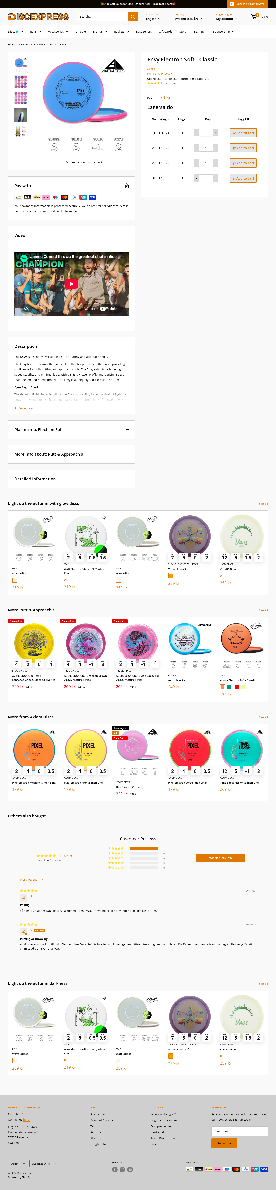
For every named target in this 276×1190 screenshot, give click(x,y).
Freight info (98, 1144)
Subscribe (224, 1143)
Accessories (56, 31)
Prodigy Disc (19, 670)
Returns (95, 1132)
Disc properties (161, 1126)
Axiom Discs (154, 69)
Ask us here (98, 1114)
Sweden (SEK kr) (41, 1163)
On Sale (80, 31)
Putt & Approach (160, 73)
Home (11, 44)
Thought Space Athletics (183, 564)
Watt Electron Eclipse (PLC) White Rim (84, 571)
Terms (94, 1126)
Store (182, 31)
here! (26, 1119)
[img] (28, 891)
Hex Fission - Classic (128, 787)
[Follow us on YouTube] (130, 1169)
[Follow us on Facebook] (115, 1169)
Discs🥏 (13, 31)
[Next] (268, 552)
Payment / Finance (102, 1120)
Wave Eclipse (20, 573)
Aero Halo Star (177, 680)
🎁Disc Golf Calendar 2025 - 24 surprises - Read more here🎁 (138, 4)
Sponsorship (221, 31)
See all (264, 504)
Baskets (119, 31)
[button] (116, 848)
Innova (172, 675)
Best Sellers (144, 31)
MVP (14, 568)
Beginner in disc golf (165, 1120)
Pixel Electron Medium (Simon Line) (34, 782)
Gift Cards (165, 31)
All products (25, 44)
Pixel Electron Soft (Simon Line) (187, 782)
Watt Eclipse (123, 573)
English (14, 1163)
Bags (33, 31)
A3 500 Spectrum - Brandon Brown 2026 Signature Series (85, 678)
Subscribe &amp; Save (250, 4)
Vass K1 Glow (228, 569)
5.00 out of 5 (66, 856)
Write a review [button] (220, 858)
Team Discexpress (163, 1138)
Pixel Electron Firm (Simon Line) (83, 782)
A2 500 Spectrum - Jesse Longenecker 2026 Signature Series (33, 678)
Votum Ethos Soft (179, 569)
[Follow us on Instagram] (122, 1169)
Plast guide (158, 1132)
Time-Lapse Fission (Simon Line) (239, 782)
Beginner (200, 31)
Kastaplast (226, 564)
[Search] (133, 16)
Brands (98, 31)
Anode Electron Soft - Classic (237, 680)
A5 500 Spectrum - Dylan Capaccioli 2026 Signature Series (138, 678)
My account (225, 19)
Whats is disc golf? (163, 1114)
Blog (154, 1144)
